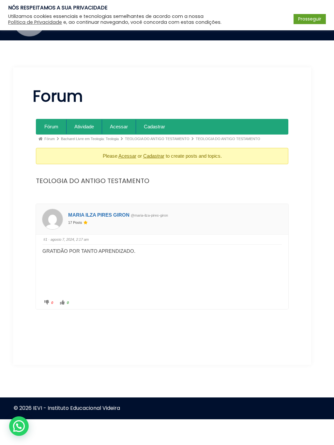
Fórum (51, 126)
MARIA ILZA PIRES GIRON (98, 215)
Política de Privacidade (35, 22)
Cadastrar (154, 126)
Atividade (84, 126)
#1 (45, 239)
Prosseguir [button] (309, 19)
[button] (19, 426)
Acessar (119, 126)
